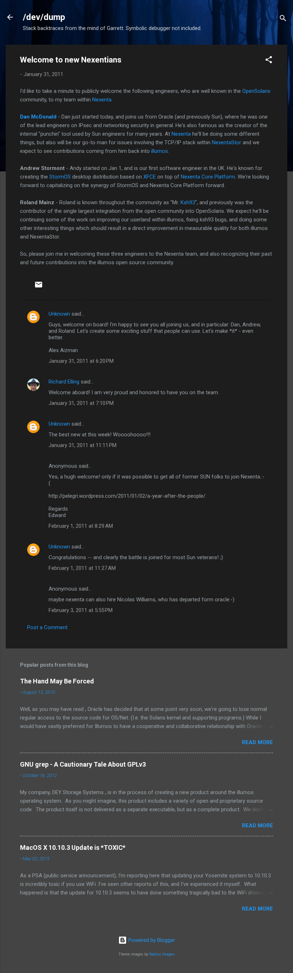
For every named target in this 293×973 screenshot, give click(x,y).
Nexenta (101, 99)
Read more (257, 742)
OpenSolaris (256, 91)
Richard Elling (64, 381)
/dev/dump (44, 17)
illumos (159, 151)
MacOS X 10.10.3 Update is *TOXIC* (72, 847)
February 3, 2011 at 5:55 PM (81, 610)
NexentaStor (226, 142)
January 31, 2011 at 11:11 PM (82, 445)
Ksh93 (187, 202)
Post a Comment (47, 627)
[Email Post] (38, 287)
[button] (268, 60)
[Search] (283, 19)
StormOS (60, 177)
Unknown (59, 314)
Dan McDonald (38, 117)
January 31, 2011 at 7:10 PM (81, 403)
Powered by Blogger (151, 940)
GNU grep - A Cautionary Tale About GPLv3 (83, 764)
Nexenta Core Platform (208, 177)
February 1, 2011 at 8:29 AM (81, 526)
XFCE (149, 177)
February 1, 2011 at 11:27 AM (82, 568)
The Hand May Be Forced (57, 681)
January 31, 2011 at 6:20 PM (81, 361)
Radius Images (162, 954)
